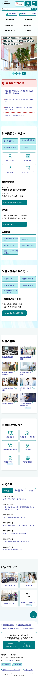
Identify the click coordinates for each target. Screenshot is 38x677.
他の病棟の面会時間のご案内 (15, 313)
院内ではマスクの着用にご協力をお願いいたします (19, 108)
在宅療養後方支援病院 (24, 625)
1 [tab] (13, 73)
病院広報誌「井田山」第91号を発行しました (19, 525)
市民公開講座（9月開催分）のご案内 (16, 541)
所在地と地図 (6, 664)
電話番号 (11, 645)
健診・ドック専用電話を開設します (15, 533)
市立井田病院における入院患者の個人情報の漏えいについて (19, 92)
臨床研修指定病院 (8, 625)
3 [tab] (19, 73)
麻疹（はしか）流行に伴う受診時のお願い (19, 100)
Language (28, 5)
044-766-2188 (10, 660)
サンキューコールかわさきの (27, 645)
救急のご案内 (9, 224)
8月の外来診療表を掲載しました (14, 517)
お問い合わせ (28, 670)
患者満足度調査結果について (13, 549)
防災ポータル (19, 3)
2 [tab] (16, 73)
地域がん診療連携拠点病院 (11, 628)
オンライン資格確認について (15, 115)
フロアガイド (17, 664)
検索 (35, 9)
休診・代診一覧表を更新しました (14, 499)
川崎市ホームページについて (11, 670)
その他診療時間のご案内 (13, 202)
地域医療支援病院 (28, 628)
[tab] (7, 490)
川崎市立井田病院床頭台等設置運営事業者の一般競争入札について (18, 508)
